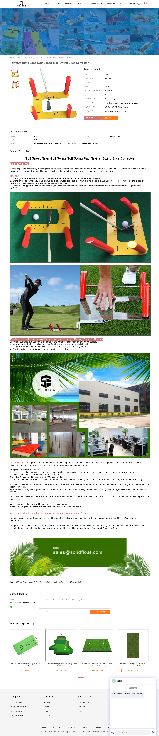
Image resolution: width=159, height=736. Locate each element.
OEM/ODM (82, 707)
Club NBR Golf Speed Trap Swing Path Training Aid (25, 665)
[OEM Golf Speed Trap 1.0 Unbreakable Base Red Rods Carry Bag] (61, 645)
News (121, 3)
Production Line (83, 702)
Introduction (48, 702)
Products (57, 3)
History (46, 707)
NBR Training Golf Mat (75, 582)
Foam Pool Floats (16, 702)
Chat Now (131, 3)
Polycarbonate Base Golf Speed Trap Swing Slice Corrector (55, 57)
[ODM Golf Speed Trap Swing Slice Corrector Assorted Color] (133, 645)
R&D (79, 711)
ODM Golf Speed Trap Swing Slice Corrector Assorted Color (133, 665)
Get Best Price (94, 118)
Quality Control (96, 3)
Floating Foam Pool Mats (18, 707)
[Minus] (153, 681)
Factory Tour (81, 3)
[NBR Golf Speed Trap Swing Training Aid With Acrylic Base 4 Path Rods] (97, 645)
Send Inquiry (100, 612)
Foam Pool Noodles (16, 711)
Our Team (47, 716)
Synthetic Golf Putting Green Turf (52, 582)
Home (47, 3)
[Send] (153, 732)
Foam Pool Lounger (16, 716)
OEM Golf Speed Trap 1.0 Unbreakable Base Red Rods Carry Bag (61, 665)
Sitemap (97, 727)
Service (46, 711)
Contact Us (111, 3)
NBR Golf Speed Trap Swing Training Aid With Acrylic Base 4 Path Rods (97, 665)
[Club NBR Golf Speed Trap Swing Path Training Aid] (25, 645)
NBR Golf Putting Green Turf (26, 582)
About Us (68, 3)
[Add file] (113, 732)
